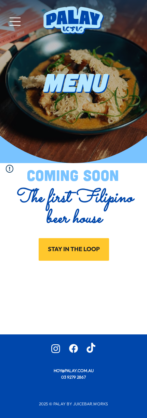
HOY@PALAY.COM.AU (74, 370)
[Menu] (15, 21)
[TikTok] (91, 348)
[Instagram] (56, 348)
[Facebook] (73, 348)
